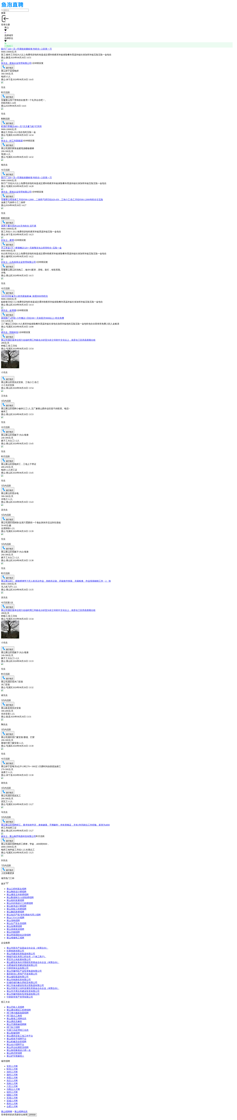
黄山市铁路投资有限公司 (19, 979)
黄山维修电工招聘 (15, 938)
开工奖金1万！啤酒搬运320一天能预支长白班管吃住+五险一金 (31, 248)
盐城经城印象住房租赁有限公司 (22, 982)
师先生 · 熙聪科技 (9, 332)
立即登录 (32, 1115)
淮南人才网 (12, 1083)
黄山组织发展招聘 (15, 900)
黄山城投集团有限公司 (18, 977)
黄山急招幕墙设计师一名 (19, 1050)
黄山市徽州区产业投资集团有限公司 (24, 971)
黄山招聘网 (6, 1111)
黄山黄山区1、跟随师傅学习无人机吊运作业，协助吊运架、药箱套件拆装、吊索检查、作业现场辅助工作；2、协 (56, 581)
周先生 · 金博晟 (8, 310)
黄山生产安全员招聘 (16, 923)
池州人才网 (12, 1072)
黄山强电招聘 (13, 920)
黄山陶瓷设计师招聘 (16, 892)
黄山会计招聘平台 (15, 1044)
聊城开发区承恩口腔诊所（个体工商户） (26, 956)
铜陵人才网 (12, 1095)
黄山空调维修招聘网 (16, 1024)
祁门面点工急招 (14, 1016)
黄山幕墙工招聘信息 (16, 1018)
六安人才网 (12, 1086)
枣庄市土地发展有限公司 (19, 959)
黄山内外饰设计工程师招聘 (20, 903)
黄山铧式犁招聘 (14, 1053)
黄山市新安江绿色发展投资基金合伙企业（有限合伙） (33, 988)
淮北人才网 (12, 1080)
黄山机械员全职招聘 (16, 1041)
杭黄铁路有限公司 (15, 951)
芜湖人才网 (12, 1098)
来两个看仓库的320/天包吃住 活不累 (18, 226)
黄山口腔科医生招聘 (16, 889)
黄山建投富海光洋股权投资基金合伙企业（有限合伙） (33, 962)
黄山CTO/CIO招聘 (15, 917)
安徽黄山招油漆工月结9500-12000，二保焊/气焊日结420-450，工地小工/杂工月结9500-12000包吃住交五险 (52, 199)
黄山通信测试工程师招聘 (19, 1010)
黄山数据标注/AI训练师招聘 (20, 897)
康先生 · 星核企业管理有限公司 (16, 192)
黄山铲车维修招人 (15, 1056)
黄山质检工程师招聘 (16, 909)
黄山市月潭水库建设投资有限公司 (23, 991)
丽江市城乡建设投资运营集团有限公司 (25, 985)
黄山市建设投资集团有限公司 (21, 954)
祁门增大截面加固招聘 (18, 1013)
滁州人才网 (12, 1075)
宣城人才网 (12, 1101)
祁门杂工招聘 (13, 1027)
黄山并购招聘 (13, 932)
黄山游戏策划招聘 (15, 929)
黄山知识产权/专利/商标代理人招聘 (24, 915)
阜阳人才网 (12, 1078)
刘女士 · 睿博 (7, 240)
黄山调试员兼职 (14, 1021)
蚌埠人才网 (12, 1069)
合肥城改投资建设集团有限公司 (22, 965)
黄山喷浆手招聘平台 (16, 1039)
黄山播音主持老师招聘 (18, 894)
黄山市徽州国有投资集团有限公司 (23, 994)
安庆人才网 (12, 1066)
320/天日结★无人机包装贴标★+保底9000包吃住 (24, 296)
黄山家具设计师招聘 (16, 906)
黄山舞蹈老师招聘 (15, 912)
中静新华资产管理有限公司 (20, 997)
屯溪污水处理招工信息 (18, 1030)
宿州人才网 (12, 1092)
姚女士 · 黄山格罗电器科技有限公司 (18, 836)
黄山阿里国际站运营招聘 (19, 935)
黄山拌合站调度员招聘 (18, 1047)
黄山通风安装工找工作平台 (20, 1036)
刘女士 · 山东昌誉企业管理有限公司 (18, 262)
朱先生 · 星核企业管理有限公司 (16, 63)
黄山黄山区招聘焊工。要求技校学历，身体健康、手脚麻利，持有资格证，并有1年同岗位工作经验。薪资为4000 (55, 825)
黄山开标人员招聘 (15, 1007)
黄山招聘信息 (21, 1111)
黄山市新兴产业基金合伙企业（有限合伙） (27, 948)
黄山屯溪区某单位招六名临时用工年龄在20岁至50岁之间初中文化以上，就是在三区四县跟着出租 (48, 340)
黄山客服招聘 (13, 1033)
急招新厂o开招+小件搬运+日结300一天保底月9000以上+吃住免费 (32, 318)
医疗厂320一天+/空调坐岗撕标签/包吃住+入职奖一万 (26, 49)
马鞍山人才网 (13, 1089)
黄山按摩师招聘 (14, 926)
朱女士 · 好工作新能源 (12, 141)
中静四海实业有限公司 (18, 968)
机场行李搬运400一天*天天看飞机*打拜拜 (21, 126)
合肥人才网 (12, 1106)
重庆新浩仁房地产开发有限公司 (22, 974)
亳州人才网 (12, 1103)
